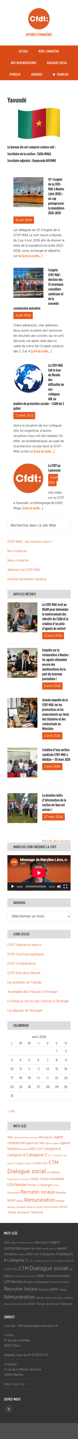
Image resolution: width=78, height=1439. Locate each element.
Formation (25, 1179)
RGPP (11, 1200)
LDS (10, 1185)
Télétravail (36, 1212)
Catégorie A (52, 1148)
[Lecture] (13, 887)
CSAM (37, 1163)
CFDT (39, 19)
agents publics (52, 1143)
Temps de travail (18, 1212)
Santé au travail (34, 1207)
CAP (40, 1148)
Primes (56, 1185)
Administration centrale (25, 1138)
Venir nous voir (14, 1384)
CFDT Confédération (21, 963)
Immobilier (56, 1179)
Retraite (60, 1192)
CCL (50, 1155)
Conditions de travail (44, 1261)
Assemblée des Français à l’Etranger (32, 991)
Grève (44, 1179)
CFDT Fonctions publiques (25, 954)
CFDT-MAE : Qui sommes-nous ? (29, 541)
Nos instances (17, 551)
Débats (55, 1172)
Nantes (21, 1185)
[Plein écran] (65, 887)
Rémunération (39, 1200)
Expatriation (13, 1179)
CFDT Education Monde (23, 973)
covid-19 (28, 1163)
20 (38, 1078)
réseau (60, 1200)
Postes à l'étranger (39, 1185)
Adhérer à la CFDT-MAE (23, 569)
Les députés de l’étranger (24, 1010)
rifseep (19, 1201)
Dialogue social (26, 1171)
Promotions (13, 1193)
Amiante (25, 1149)
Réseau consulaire (16, 1207)
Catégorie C (36, 1155)
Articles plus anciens (56, 841)
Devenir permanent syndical (26, 579)
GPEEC (35, 1179)
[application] (39, 873)
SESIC (64, 1207)
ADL (10, 1137)
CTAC (45, 1163)
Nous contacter (18, 560)
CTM (54, 1162)
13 (38, 1069)
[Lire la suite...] (32, 256)
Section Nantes (51, 1207)
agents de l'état (35, 1143)
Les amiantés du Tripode (24, 982)
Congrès (19, 1163)
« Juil (11, 1111)
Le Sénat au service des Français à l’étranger (38, 1001)
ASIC (32, 1148)
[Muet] (59, 887)
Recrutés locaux (38, 1192)
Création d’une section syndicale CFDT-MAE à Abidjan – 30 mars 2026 (56, 755)
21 (47, 1078)
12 (29, 1069)
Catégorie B (16, 1155)
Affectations (45, 1137)
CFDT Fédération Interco (24, 945)
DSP (49, 1172)
